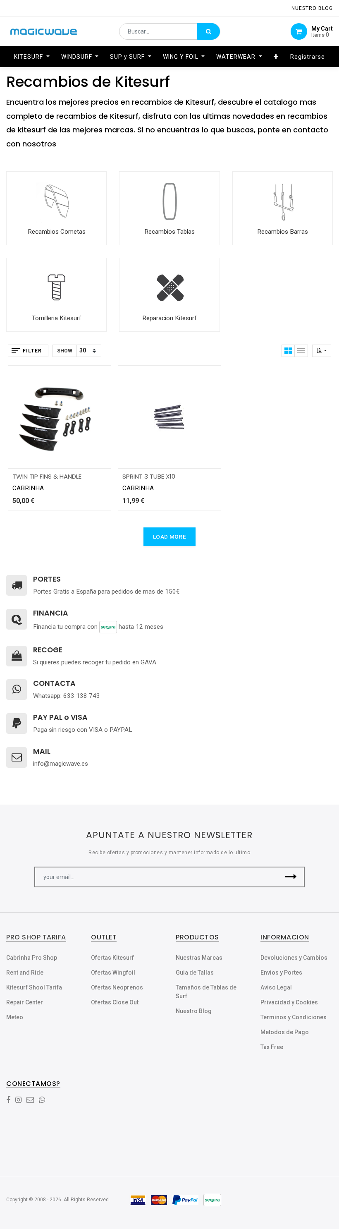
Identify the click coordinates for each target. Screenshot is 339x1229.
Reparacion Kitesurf (169, 318)
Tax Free (271, 1047)
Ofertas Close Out (114, 1002)
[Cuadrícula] (288, 351)
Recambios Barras (282, 231)
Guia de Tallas (195, 972)
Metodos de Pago (284, 1032)
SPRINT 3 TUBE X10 (148, 476)
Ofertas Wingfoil (113, 972)
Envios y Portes (281, 972)
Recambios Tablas (169, 231)
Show (64, 351)
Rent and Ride (24, 972)
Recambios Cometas (57, 231)
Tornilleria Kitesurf (56, 318)
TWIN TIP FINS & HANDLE (46, 476)
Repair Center (24, 1002)
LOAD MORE (169, 536)
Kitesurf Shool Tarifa (34, 987)
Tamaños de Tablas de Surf (206, 991)
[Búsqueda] (208, 31)
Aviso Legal (276, 987)
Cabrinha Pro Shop (31, 957)
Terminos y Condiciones (293, 1017)
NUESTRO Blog (312, 8)
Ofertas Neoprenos (117, 987)
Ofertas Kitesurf (112, 957)
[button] (276, 56)
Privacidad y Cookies (289, 1002)
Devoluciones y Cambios (293, 957)
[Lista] (301, 351)
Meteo (14, 1017)
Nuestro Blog (194, 1011)
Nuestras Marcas (199, 957)
